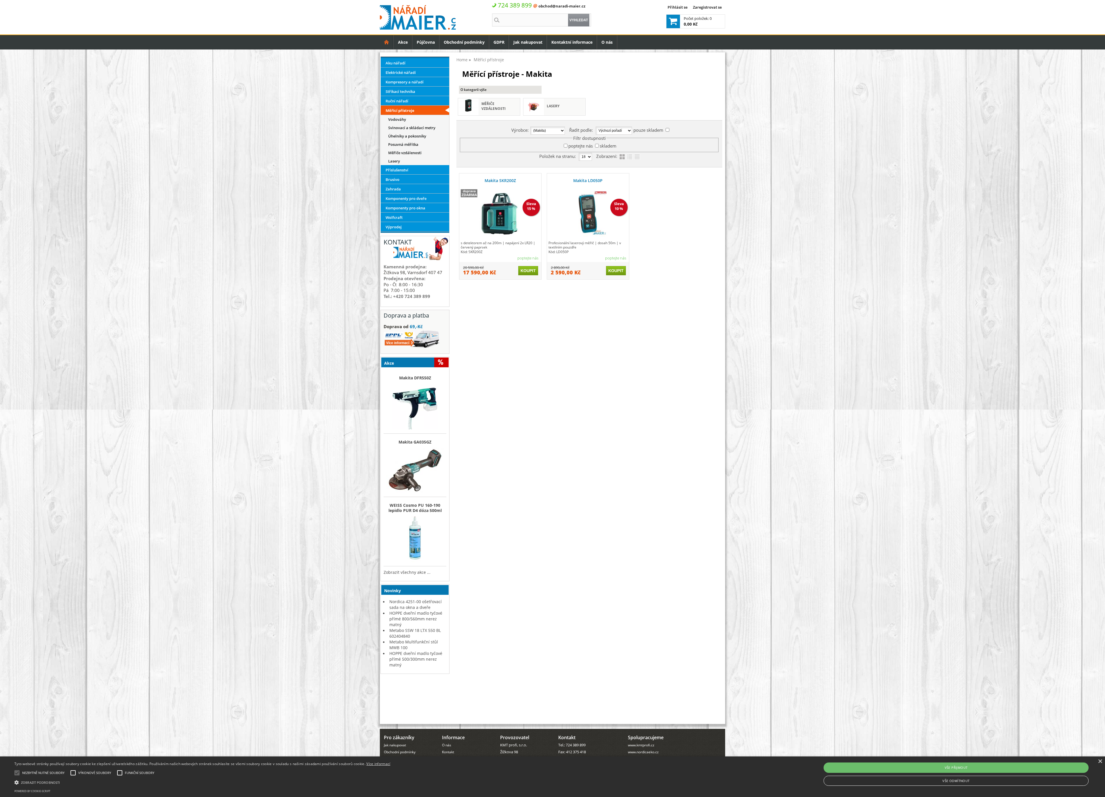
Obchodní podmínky (464, 42)
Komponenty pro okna (405, 208)
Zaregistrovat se (707, 7)
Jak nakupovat (527, 42)
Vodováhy (397, 119)
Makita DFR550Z (415, 378)
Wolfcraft (394, 217)
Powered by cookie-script (32, 791)
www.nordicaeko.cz (643, 752)
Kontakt (448, 752)
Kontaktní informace (571, 42)
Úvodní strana (386, 42)
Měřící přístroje (400, 110)
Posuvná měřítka (403, 144)
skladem (608, 146)
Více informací (378, 763)
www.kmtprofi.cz (641, 745)
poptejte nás (580, 146)
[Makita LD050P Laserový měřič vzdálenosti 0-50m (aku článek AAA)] (588, 214)
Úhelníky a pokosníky (407, 136)
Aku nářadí (395, 63)
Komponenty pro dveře (406, 198)
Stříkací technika (400, 91)
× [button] (1100, 761)
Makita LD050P (588, 180)
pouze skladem (648, 130)
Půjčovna (426, 42)
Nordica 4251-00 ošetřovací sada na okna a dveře (415, 604)
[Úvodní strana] (386, 42)
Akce (403, 42)
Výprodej (394, 227)
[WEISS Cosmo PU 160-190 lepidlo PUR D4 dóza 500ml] (415, 539)
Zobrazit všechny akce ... (407, 572)
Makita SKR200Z (500, 180)
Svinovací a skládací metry (411, 127)
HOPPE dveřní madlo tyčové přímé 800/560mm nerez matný (415, 618)
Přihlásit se (677, 7)
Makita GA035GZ (415, 442)
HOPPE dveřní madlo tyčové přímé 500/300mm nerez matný (415, 659)
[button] (202, 782)
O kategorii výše (473, 89)
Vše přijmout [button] (956, 767)
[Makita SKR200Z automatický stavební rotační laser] (500, 214)
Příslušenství (397, 170)
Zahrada (393, 189)
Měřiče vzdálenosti (493, 106)
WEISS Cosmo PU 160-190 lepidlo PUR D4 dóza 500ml (415, 508)
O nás (607, 42)
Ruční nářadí (397, 101)
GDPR (499, 42)
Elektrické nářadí (401, 72)
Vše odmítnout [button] (955, 781)
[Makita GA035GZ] (415, 471)
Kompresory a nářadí (405, 82)
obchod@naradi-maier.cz (561, 6)
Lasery (553, 106)
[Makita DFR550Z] (415, 407)
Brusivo (392, 179)
